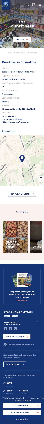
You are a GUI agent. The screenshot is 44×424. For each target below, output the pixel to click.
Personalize (22, 419)
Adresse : (6, 105)
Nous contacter (15, 337)
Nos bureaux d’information (12, 323)
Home (9, 53)
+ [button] (41, 177)
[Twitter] (10, 329)
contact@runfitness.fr (13, 119)
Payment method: (10, 76)
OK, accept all (20, 406)
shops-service (19, 53)
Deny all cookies (20, 412)
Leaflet (41, 185)
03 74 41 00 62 (9, 116)
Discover (12, 253)
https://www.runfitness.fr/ (15, 122)
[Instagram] (15, 329)
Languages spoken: (11, 98)
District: (5, 68)
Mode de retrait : (9, 90)
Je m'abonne (12, 364)
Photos (20, 40)
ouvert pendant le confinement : (17, 83)
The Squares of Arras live (21, 345)
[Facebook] (5, 329)
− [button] (41, 180)
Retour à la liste (19, 194)
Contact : (6, 113)
